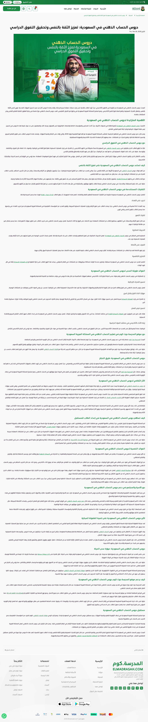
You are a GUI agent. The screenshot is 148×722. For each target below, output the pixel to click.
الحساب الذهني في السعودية (114, 236)
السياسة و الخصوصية (68, 682)
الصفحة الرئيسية (140, 15)
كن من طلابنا (11, 9)
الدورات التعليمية (43, 666)
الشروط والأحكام (70, 677)
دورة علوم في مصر (15, 671)
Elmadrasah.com (72, 719)
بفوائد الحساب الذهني (41, 615)
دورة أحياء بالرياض (16, 676)
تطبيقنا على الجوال (96, 691)
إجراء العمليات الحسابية (21, 262)
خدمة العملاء (71, 668)
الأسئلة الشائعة (70, 673)
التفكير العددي (50, 427)
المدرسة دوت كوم (134, 339)
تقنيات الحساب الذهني (51, 349)
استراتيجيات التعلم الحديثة (15, 593)
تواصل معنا (68, 9)
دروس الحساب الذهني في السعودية (128, 126)
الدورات (95, 9)
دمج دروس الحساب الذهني (75, 501)
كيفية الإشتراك (86, 9)
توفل (47, 680)
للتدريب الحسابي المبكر (114, 397)
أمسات (47, 685)
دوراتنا (101, 673)
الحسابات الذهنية (44, 454)
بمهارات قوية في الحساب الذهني (74, 570)
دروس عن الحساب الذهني (135, 386)
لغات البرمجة (45, 676)
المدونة (76, 9)
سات (47, 690)
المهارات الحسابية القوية (115, 314)
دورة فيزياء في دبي (15, 666)
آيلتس (47, 695)
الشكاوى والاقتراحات (69, 687)
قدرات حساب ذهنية (47, 195)
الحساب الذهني (127, 171)
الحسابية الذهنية (122, 179)
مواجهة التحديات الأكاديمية (79, 440)
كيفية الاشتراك (98, 682)
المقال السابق (10, 650)
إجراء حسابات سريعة (44, 554)
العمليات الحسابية (127, 299)
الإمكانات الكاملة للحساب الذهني (87, 636)
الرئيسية (103, 9)
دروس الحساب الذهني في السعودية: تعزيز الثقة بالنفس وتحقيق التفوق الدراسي (104, 15)
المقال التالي (138, 650)
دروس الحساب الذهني (113, 148)
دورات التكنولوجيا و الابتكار (13, 685)
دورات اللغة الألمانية (15, 680)
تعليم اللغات (45, 671)
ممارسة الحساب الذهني (123, 470)
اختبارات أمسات (17, 695)
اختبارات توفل (17, 690)
